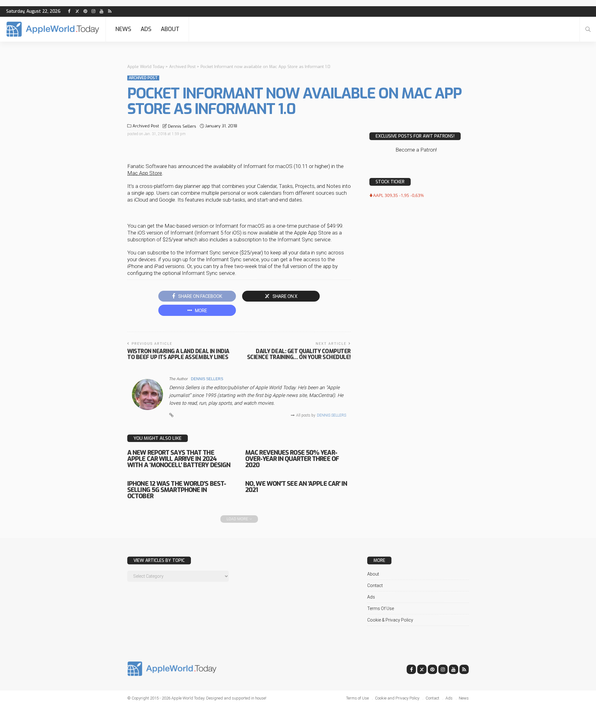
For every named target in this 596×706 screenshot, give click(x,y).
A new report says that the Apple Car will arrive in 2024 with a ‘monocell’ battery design (178, 459)
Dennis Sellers (182, 126)
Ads (146, 29)
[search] (588, 29)
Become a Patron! (416, 150)
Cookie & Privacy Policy (390, 619)
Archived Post (143, 77)
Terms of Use (380, 608)
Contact (375, 585)
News (123, 29)
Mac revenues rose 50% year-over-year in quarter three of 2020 (292, 459)
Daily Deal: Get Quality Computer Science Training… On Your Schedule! (299, 354)
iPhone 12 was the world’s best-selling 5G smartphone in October (176, 490)
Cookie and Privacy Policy (397, 698)
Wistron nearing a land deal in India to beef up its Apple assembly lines (178, 354)
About (170, 29)
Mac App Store (144, 173)
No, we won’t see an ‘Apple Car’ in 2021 (296, 487)
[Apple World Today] (52, 29)
